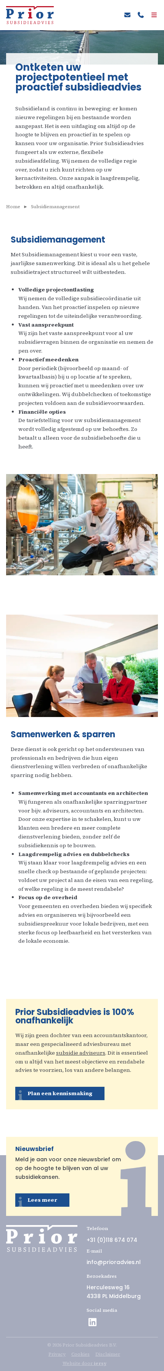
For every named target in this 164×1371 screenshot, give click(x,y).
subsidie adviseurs (80, 1053)
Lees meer (42, 1200)
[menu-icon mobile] (152, 15)
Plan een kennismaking (59, 1093)
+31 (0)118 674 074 (112, 1240)
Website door (84, 1363)
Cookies (80, 1354)
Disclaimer (107, 1354)
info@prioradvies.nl (114, 1262)
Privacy (57, 1354)
